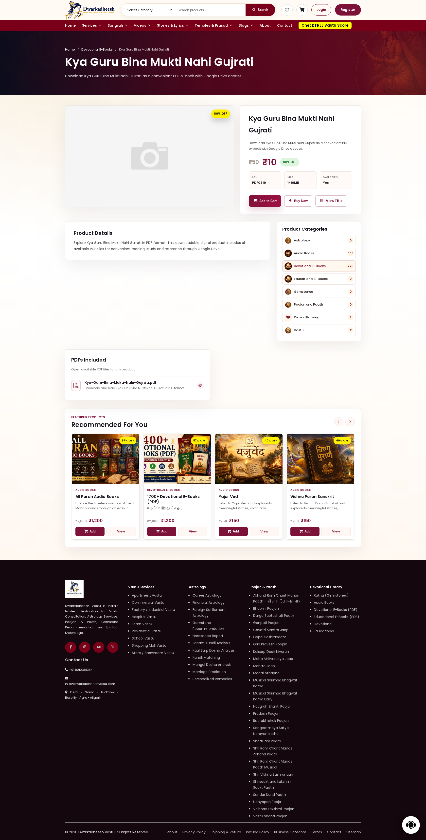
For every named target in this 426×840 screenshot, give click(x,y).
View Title (334, 201)
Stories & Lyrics (170, 25)
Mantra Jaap (264, 665)
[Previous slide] (338, 421)
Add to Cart (268, 201)
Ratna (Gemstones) (331, 595)
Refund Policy (257, 832)
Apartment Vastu (147, 595)
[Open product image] (149, 156)
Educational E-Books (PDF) (336, 616)
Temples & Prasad (211, 25)
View (121, 531)
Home (70, 25)
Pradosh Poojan (266, 713)
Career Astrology (207, 595)
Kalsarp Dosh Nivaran (271, 651)
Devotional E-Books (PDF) (335, 609)
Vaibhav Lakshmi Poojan (273, 808)
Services (89, 25)
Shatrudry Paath (267, 741)
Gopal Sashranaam (269, 637)
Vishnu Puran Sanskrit (312, 496)
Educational (324, 631)
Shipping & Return (226, 832)
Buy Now (301, 201)
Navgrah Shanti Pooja (271, 706)
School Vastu (143, 638)
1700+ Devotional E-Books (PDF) (173, 499)
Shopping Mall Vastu (149, 645)
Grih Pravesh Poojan (270, 644)
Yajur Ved (228, 496)
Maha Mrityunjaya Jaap (273, 658)
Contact (284, 25)
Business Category (290, 832)
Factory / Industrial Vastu (153, 609)
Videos (140, 25)
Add (92, 531)
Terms (316, 832)
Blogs (244, 25)
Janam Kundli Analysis (211, 642)
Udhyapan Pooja (267, 801)
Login (321, 9)
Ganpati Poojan (266, 622)
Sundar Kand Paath (269, 794)
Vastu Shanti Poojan (270, 816)
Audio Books (324, 602)
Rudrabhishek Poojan (271, 720)
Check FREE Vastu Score (325, 25)
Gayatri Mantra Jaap (270, 629)
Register (348, 9)
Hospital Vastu (144, 616)
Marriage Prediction (209, 671)
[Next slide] (350, 421)
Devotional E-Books (97, 49)
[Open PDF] (200, 385)
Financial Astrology (209, 602)
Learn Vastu (142, 623)
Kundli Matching (206, 657)
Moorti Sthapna (266, 673)
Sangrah (115, 25)
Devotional (323, 623)
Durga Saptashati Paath (273, 615)
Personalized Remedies (212, 678)
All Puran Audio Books (97, 496)
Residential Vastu (146, 631)
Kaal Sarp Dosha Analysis (214, 650)
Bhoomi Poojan (266, 608)
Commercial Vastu (148, 602)
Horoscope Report (208, 635)
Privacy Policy (194, 832)
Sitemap (353, 832)
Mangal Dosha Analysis (212, 664)
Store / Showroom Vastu (153, 652)
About (265, 25)
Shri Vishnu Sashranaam (274, 774)
